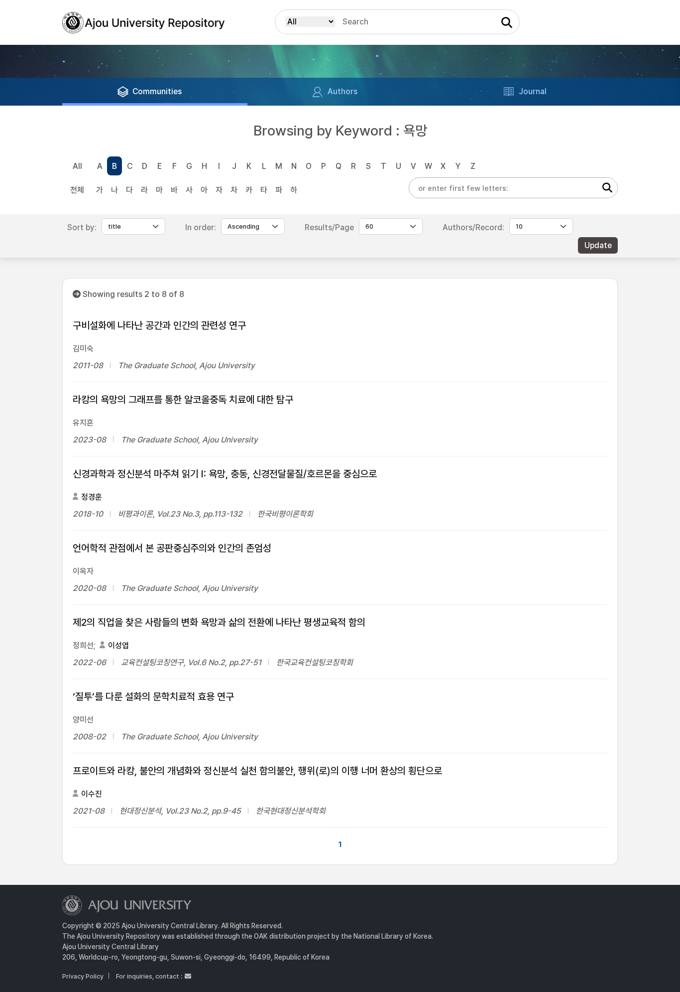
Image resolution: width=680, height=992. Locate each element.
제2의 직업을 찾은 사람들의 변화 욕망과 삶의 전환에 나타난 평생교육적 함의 (219, 622)
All (77, 166)
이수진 (91, 794)
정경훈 (91, 497)
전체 (77, 190)
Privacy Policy (83, 976)
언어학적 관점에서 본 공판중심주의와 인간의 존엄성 (172, 548)
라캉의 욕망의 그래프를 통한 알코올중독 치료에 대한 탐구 (183, 400)
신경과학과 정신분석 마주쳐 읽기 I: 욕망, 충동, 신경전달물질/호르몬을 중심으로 (225, 474)
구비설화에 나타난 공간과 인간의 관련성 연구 (159, 325)
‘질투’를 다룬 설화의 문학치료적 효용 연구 (153, 697)
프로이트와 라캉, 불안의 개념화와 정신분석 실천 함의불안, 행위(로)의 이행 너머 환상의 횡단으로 (257, 771)
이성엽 (118, 645)
